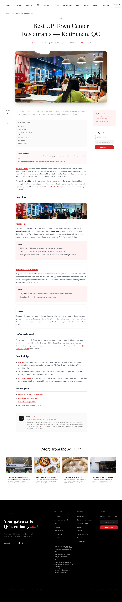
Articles (47, 5)
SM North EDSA (82, 534)
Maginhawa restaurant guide (28, 398)
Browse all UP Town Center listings (30, 394)
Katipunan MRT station (39, 372)
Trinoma (80, 538)
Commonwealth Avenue (85, 520)
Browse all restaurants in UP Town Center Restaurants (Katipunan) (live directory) (41, 161)
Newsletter (67, 5)
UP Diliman (25, 174)
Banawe (79, 531)
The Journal (57, 5)
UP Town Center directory (54, 187)
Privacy (108, 589)
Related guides (22, 143)
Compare (106, 5)
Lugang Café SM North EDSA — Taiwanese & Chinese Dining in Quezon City (63, 564)
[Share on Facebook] (8, 113)
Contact (100, 589)
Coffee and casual (23, 137)
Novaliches (81, 541)
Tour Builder (58, 538)
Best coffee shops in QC (27, 402)
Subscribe (104, 147)
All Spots (57, 516)
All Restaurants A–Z (61, 520)
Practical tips (21, 140)
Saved (86, 5)
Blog (13, 13)
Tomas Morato (82, 516)
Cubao (79, 527)
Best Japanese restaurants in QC (30, 405)
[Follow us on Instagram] (19, 543)
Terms (116, 589)
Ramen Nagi (22, 129)
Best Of (38, 5)
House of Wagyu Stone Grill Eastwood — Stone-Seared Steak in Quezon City (62, 570)
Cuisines (29, 5)
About (92, 589)
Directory (9, 5)
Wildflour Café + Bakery (26, 132)
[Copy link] (8, 123)
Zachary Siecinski (40, 417)
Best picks (21, 126)
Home (7, 13)
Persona (95, 5)
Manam (21, 135)
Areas (19, 5)
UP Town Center (22, 169)
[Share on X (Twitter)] (8, 118)
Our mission (7, 543)
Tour (77, 5)
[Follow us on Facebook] (22, 543)
